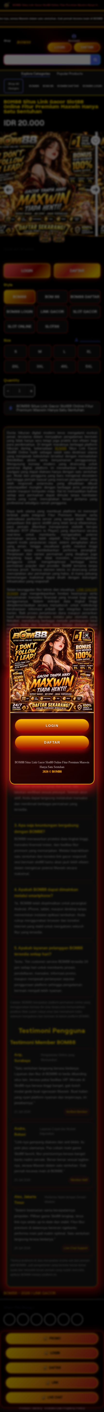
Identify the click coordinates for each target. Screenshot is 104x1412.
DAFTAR (52, 742)
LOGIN (52, 726)
